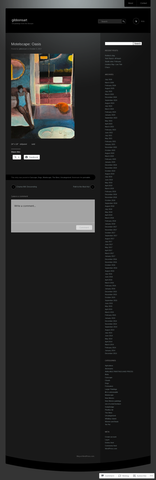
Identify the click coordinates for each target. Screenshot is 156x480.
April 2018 (108, 215)
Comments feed (111, 446)
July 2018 (108, 209)
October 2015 (110, 297)
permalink (86, 177)
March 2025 (109, 94)
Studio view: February (113, 61)
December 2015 (111, 291)
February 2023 (110, 130)
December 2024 (111, 97)
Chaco (107, 67)
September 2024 (111, 100)
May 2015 (108, 306)
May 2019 (108, 183)
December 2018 (111, 194)
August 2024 (109, 103)
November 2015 (111, 294)
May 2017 (108, 247)
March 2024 (109, 109)
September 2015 (111, 300)
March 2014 (109, 344)
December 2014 (111, 321)
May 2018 (108, 212)
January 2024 (110, 115)
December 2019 (111, 165)
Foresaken (109, 386)
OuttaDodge (109, 407)
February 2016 (110, 286)
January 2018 (110, 224)
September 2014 (111, 327)
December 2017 (111, 227)
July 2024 (108, 106)
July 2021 (108, 135)
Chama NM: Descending (26, 187)
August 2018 (109, 206)
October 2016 (110, 265)
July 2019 (108, 177)
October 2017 (110, 233)
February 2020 (110, 159)
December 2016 (111, 259)
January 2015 (110, 318)
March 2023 (109, 127)
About (130, 3)
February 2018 (110, 221)
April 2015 (108, 309)
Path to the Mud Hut (81, 187)
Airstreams (109, 369)
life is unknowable (111, 392)
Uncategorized (65, 177)
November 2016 (111, 262)
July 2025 (108, 91)
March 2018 (109, 218)
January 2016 (110, 289)
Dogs (40, 177)
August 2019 (109, 174)
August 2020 (109, 153)
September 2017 (111, 235)
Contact (143, 3)
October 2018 (110, 200)
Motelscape (47, 177)
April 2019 (108, 185)
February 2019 (110, 191)
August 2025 (109, 88)
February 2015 (110, 315)
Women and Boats (112, 421)
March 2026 (109, 82)
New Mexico (109, 398)
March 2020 (109, 156)
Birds (107, 374)
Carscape (33, 177)
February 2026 (110, 85)
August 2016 (109, 271)
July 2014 (108, 333)
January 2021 (110, 144)
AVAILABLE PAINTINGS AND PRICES (119, 371)
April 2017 (108, 250)
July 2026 (108, 79)
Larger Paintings (111, 389)
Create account (110, 437)
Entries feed (109, 443)
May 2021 (108, 138)
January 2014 (110, 350)
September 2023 (111, 118)
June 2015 (109, 303)
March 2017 (109, 253)
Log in (107, 440)
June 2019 (109, 180)
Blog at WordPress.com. (86, 456)
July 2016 (108, 274)
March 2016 (109, 283)
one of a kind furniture (113, 404)
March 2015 (109, 312)
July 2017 (108, 241)
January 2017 (110, 256)
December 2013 (111, 353)
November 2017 (111, 230)
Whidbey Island (110, 419)
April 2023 (108, 124)
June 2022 (109, 133)
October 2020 (110, 150)
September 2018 (111, 203)
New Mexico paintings (113, 401)
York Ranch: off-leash (113, 58)
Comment (84, 227)
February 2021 (110, 141)
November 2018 (111, 197)
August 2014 (109, 330)
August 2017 (109, 239)
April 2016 (108, 280)
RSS (142, 21)
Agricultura (109, 365)
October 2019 (110, 171)
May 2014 (108, 339)
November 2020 (111, 147)
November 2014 (111, 324)
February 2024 (110, 112)
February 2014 (110, 347)
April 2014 (108, 342)
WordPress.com (111, 448)
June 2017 (109, 244)
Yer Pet (107, 424)
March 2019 (109, 188)
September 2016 (111, 268)
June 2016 (109, 277)
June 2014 (109, 336)
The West (55, 177)
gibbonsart (19, 20)
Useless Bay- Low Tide (113, 64)
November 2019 (111, 168)
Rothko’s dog (110, 55)
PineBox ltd (109, 410)
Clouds (107, 380)
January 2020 (110, 162)
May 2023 (108, 121)
